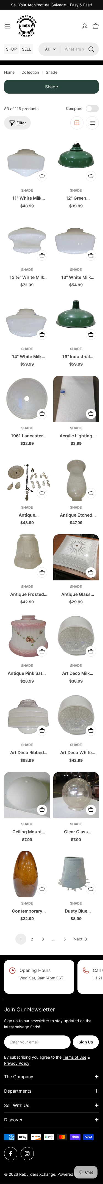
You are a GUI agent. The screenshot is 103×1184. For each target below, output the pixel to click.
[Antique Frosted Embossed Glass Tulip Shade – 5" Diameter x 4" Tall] (27, 557)
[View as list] (92, 123)
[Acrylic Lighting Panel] (76, 399)
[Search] (91, 49)
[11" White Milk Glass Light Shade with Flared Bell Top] (27, 161)
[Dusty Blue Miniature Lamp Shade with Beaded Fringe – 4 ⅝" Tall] (76, 874)
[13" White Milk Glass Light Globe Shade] (76, 241)
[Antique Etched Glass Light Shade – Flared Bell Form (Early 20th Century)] (76, 478)
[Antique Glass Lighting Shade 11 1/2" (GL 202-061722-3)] (76, 557)
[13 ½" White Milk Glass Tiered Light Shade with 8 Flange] (27, 241)
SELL (26, 49)
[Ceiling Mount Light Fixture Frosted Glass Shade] (27, 795)
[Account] (84, 26)
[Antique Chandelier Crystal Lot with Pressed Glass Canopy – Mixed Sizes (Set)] (27, 478)
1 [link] (21, 939)
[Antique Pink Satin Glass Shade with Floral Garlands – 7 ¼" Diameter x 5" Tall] (27, 637)
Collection (30, 72)
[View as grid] (76, 123)
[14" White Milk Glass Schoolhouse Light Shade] (27, 320)
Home (9, 72)
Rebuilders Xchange (37, 1174)
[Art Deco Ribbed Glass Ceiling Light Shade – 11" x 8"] (27, 716)
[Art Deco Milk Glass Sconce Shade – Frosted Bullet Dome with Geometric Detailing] (76, 637)
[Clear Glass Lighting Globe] (76, 795)
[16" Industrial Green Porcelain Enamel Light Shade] (76, 320)
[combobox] (68, 49)
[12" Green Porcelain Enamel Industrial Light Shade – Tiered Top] (76, 161)
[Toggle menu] (7, 26)
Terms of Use (74, 1057)
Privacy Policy (16, 1063)
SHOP (11, 49)
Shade (27, 190)
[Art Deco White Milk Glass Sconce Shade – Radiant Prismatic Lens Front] (76, 716)
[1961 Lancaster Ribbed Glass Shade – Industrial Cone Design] (27, 399)
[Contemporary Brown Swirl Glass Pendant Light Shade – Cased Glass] (27, 874)
